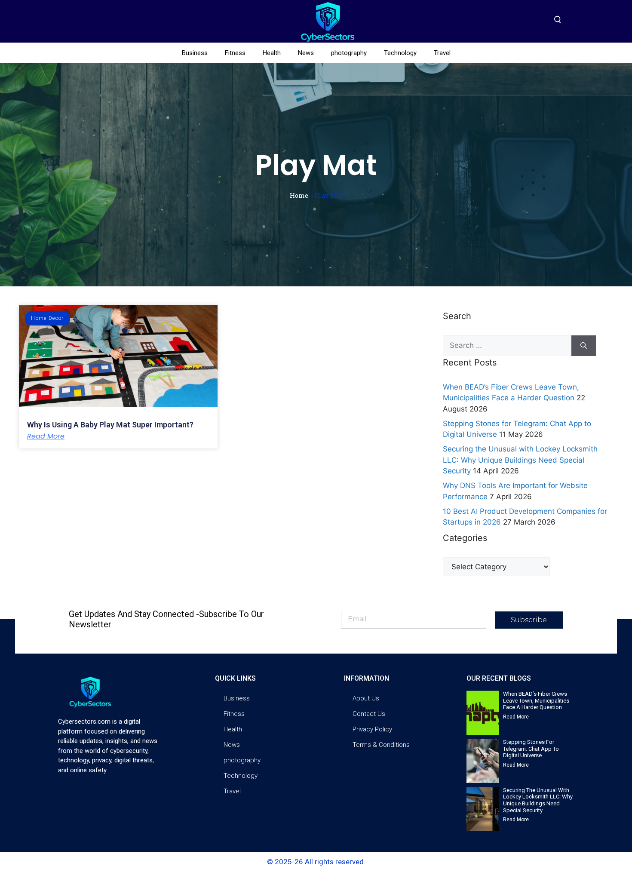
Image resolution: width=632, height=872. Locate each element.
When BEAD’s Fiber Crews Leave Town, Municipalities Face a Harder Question (536, 700)
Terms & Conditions (381, 745)
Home (299, 195)
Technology (400, 53)
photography (349, 53)
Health (272, 53)
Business (195, 53)
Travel (442, 53)
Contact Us (369, 714)
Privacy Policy (372, 729)
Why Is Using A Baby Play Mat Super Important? (110, 424)
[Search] (583, 345)
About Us (366, 698)
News (306, 53)
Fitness (235, 53)
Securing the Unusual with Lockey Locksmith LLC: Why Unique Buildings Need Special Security (520, 460)
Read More (45, 436)
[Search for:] (507, 345)
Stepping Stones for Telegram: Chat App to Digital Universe (531, 748)
